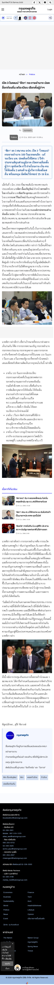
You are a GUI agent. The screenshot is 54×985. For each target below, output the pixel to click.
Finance (31, 892)
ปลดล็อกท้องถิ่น (9, 784)
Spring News (33, 946)
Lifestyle (31, 909)
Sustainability (8, 901)
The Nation (7, 937)
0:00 (8, 18)
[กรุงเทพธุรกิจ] (27, 10)
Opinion (31, 914)
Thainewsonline (9, 950)
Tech (30, 896)
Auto (29, 901)
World (5, 905)
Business (7, 896)
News (5, 914)
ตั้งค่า (8, 968)
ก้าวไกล (44, 777)
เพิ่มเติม (8, 958)
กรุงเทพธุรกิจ (33, 942)
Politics (32, 74)
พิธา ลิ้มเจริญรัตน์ (9, 777)
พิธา (21, 777)
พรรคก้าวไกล (32, 777)
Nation (6, 946)
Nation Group (33, 937)
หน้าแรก (22, 74)
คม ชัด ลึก (7, 942)
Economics (7, 892)
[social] (34, 2)
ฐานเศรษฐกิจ (8, 955)
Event (5, 918)
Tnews (30, 950)
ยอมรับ (7, 963)
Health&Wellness (34, 905)
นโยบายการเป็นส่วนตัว (36, 918)
